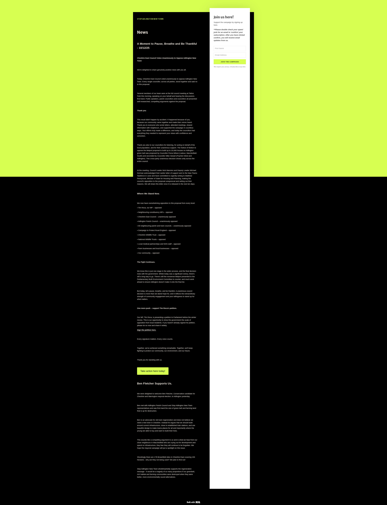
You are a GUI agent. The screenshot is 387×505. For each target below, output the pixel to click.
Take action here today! (152, 371)
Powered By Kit (193, 502)
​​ (146, 330)
